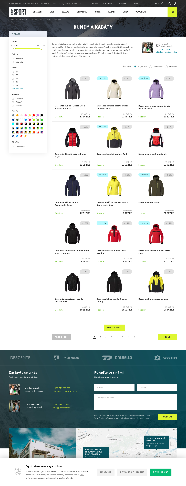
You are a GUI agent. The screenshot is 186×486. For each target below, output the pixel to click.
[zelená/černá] (41, 124)
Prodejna (108, 4)
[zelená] (41, 119)
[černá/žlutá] (29, 132)
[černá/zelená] (37, 128)
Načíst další (114, 328)
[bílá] (21, 119)
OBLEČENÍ (37, 12)
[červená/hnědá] (33, 128)
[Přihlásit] (175, 3)
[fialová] (37, 115)
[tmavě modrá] (13, 119)
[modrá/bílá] (17, 136)
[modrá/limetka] (41, 128)
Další (168, 337)
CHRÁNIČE (82, 12)
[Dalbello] (117, 358)
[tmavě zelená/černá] (29, 124)
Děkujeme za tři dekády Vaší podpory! (155, 442)
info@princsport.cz (52, 3)
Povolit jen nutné (132, 472)
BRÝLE (97, 12)
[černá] (41, 115)
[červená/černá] (21, 124)
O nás (95, 4)
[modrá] (25, 119)
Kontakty (124, 4)
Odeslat (167, 417)
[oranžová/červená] (33, 132)
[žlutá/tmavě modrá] (21, 128)
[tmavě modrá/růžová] (41, 132)
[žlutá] (29, 115)
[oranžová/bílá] (25, 136)
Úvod (11, 19)
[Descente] (20, 357)
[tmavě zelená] (17, 119)
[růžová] (25, 115)
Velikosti (138, 4)
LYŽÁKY (65, 12)
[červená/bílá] (21, 136)
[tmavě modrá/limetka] (13, 132)
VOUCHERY (141, 12)
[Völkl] (165, 357)
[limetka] (33, 119)
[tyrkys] (13, 124)
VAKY (125, 12)
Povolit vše (160, 472)
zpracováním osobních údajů (137, 415)
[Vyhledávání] (169, 3)
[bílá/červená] (37, 132)
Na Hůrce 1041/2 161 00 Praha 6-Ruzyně (94, 454)
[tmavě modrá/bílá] (13, 136)
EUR (157, 3)
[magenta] (29, 119)
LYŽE (52, 12)
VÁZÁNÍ (111, 12)
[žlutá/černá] (33, 124)
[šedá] (13, 115)
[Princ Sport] (18, 12)
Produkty (23, 19)
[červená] (33, 115)
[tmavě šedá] (17, 124)
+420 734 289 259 (72, 3)
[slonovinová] (21, 115)
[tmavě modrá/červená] (21, 132)
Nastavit (105, 472)
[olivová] (37, 119)
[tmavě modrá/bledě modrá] (29, 128)
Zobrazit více (17, 89)
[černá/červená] (17, 132)
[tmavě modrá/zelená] (25, 128)
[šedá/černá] (13, 128)
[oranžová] (17, 115)
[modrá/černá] (17, 128)
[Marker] (67, 358)
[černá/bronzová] (25, 132)
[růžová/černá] (25, 124)
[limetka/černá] (37, 124)
